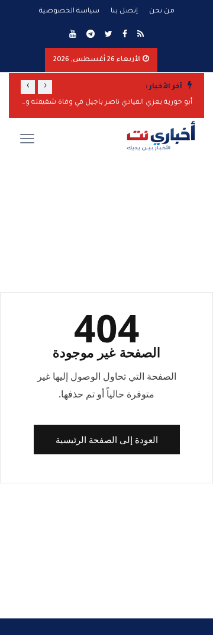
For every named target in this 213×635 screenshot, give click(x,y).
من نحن (162, 11)
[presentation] (45, 87)
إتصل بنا (124, 11)
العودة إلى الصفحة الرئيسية (107, 439)
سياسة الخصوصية (69, 11)
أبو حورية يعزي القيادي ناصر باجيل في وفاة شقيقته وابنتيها (106, 103)
